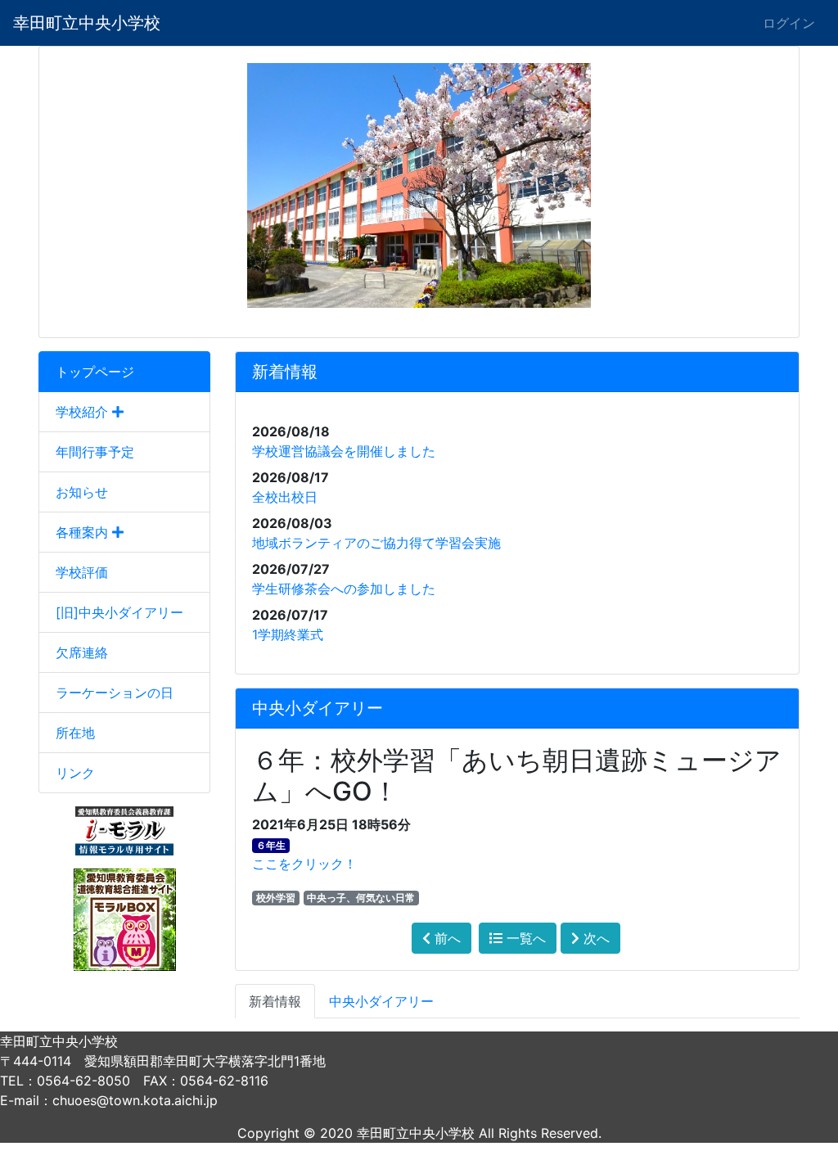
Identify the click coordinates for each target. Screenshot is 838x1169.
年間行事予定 (95, 452)
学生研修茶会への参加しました (343, 588)
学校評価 (82, 572)
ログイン (789, 23)
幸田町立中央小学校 (86, 23)
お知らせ (82, 492)
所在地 (75, 732)
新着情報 (275, 1001)
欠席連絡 (82, 652)
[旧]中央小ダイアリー (119, 612)
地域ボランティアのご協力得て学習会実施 (376, 543)
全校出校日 (285, 497)
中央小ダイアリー (381, 1001)
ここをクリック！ (304, 863)
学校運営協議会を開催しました (343, 451)
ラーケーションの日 (114, 692)
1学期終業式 (287, 634)
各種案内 (84, 532)
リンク (75, 773)
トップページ (95, 371)
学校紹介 (84, 412)
